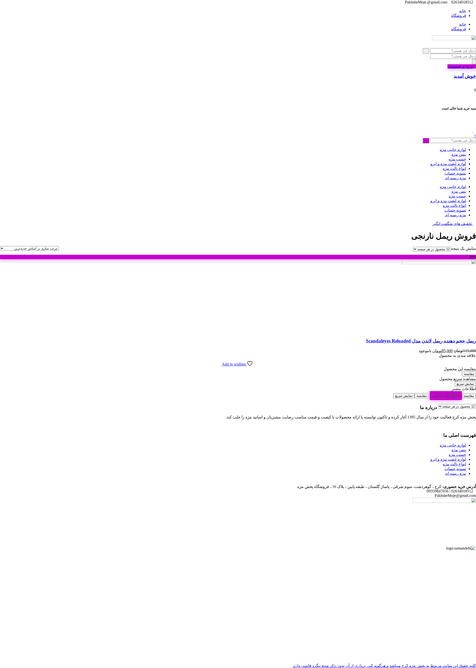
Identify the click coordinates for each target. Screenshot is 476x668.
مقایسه (469, 374)
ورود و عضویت (460, 66)
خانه (462, 11)
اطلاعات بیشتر (446, 395)
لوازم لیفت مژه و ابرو (448, 164)
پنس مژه (458, 154)
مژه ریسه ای (455, 178)
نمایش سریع (465, 384)
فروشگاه (458, 15)
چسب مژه (457, 159)
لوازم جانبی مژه (453, 150)
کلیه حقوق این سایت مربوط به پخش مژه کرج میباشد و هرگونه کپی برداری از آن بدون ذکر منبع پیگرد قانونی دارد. (384, 666)
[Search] (474, 61)
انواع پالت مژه (454, 168)
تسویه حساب (455, 173)
